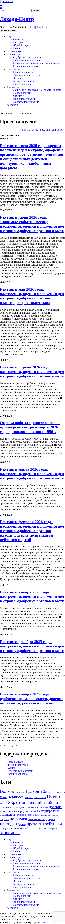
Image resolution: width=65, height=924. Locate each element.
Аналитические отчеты (26, 75)
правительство (37, 819)
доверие (55, 807)
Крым (3, 797)
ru (1, 4)
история (13, 811)
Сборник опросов (23, 72)
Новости (18, 48)
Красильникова (59, 792)
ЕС (41, 792)
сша (42, 828)
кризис (34, 811)
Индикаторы (14, 54)
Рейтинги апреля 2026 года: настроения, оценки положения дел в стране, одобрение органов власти (32, 371)
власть (31, 802)
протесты (35, 823)
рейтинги (53, 823)
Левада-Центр (17, 19)
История (18, 42)
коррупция (24, 811)
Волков (7, 791)
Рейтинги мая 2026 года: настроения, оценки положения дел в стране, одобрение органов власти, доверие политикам (32, 296)
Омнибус (18, 95)
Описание (19, 39)
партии (4, 819)
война (41, 802)
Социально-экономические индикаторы (36, 63)
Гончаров (20, 792)
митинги (20, 814)
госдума (20, 807)
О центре (12, 36)
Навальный (40, 797)
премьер (23, 825)
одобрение (53, 815)
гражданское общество (37, 807)
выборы (52, 802)
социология (33, 829)
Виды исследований (24, 98)
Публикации (14, 69)
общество (43, 815)
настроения (31, 814)
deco (46, 922)
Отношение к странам (25, 66)
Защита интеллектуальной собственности (37, 90)
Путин (53, 796)
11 (10, 745)
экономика (10, 832)
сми (17, 828)
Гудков (32, 791)
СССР (3, 802)
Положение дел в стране (27, 60)
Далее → (17, 745)
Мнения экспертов (24, 81)
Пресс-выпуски (15, 51)
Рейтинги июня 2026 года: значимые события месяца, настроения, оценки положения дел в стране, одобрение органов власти (32, 224)
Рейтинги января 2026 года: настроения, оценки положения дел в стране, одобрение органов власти (32, 596)
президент (9, 823)
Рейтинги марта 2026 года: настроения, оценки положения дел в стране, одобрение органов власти (32, 473)
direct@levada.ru (38, 27)
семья (12, 828)
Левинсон (15, 797)
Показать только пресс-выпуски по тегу (42, 129)
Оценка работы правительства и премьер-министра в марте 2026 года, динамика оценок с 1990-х (30, 427)
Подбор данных (22, 92)
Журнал (17, 78)
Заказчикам (13, 87)
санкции (4, 828)
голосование (7, 807)
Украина (16, 802)
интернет (4, 811)
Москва (29, 797)
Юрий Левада (21, 45)
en (1, 7)
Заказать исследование (26, 101)
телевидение (51, 828)
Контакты (12, 104)
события (24, 828)
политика (18, 818)
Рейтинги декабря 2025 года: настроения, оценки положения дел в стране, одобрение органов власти (32, 646)
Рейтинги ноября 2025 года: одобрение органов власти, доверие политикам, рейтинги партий (31, 698)
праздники (50, 819)
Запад (47, 791)
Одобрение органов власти (28, 57)
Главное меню (8, 30)
